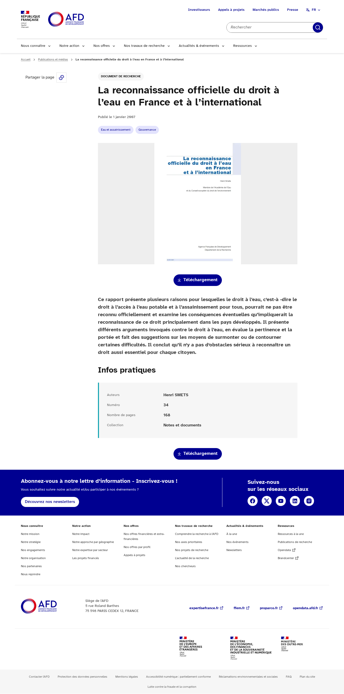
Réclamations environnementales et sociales (248, 676)
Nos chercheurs (185, 566)
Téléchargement (200, 280)
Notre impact (80, 534)
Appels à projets (231, 10)
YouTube (281, 501)
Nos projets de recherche (191, 550)
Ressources (242, 46)
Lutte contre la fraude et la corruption (172, 686)
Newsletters (234, 550)
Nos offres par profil (137, 547)
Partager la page (61, 77)
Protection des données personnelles (82, 676)
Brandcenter (286, 558)
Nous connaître (33, 46)
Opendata (284, 550)
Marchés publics (266, 10)
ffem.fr (239, 608)
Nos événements (237, 542)
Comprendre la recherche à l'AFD (196, 534)
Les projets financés (85, 558)
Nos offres (101, 46)
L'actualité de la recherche (192, 558)
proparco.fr (269, 608)
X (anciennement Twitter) (267, 501)
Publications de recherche (295, 542)
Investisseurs (199, 10)
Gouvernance (147, 129)
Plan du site (307, 676)
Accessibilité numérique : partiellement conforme (178, 676)
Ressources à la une (291, 534)
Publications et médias (53, 59)
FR (314, 10)
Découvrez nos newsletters (50, 502)
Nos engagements (33, 550)
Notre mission (30, 534)
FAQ (289, 676)
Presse (292, 10)
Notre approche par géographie (93, 542)
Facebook (253, 501)
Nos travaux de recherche (144, 46)
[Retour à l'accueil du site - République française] (77, 19)
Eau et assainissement (115, 129)
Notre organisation (33, 558)
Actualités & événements (199, 46)
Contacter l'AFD (39, 676)
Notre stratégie (31, 542)
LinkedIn (295, 501)
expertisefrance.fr (204, 608)
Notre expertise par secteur (90, 550)
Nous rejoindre (30, 574)
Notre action (69, 46)
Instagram (309, 501)
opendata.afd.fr (305, 608)
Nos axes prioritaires (188, 542)
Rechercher (318, 27)
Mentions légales (126, 676)
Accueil (25, 59)
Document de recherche (121, 76)
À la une (231, 534)
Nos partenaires (31, 566)
